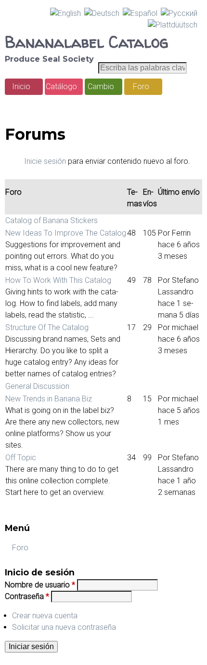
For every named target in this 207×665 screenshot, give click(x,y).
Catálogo (61, 86)
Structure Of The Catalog (47, 327)
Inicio (21, 86)
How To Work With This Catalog (58, 280)
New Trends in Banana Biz (48, 398)
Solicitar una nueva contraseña (64, 627)
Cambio (101, 86)
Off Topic (20, 457)
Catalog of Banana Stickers (51, 220)
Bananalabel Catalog (86, 42)
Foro (141, 86)
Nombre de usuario (40, 584)
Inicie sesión (45, 161)
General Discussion (37, 386)
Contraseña (27, 596)
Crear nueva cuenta (45, 615)
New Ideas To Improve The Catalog (65, 233)
